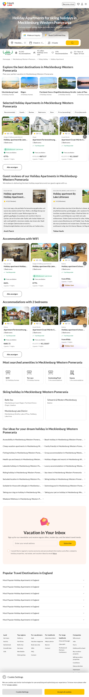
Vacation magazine (37, 641)
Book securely (35, 645)
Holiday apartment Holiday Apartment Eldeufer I (13, 197)
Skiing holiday (43, 59)
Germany (6, 638)
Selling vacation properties (78, 658)
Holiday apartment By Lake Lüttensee (19, 140)
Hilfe (32, 648)
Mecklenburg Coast (10, 92)
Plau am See (8, 190)
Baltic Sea (20, 645)
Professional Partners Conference (63, 650)
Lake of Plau (82, 92)
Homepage (6, 59)
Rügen (23, 92)
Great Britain (7, 648)
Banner (47, 645)
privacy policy (12, 685)
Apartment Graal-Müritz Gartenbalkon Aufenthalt (53, 330)
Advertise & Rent (50, 638)
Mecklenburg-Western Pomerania (24, 59)
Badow (49, 403)
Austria (5, 641)
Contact (33, 655)
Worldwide (20, 651)
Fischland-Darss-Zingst (49, 92)
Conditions (76, 663)
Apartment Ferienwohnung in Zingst (47, 140)
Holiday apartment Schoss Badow (75, 266)
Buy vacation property (77, 653)
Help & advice (49, 641)
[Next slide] (85, 137)
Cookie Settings (22, 692)
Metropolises (21, 655)
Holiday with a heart (79, 648)
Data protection (78, 666)
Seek (32, 638)
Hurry (75, 645)
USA (4, 651)
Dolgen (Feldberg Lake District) (64, 190)
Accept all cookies (64, 692)
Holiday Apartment (57, 59)
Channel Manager (64, 641)
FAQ (32, 651)
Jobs (74, 641)
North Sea (20, 641)
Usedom (13, 405)
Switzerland (7, 645)
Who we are (76, 638)
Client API (62, 644)
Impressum (76, 669)
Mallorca (20, 638)
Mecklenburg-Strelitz (67, 92)
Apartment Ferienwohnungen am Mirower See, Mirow (26, 330)
